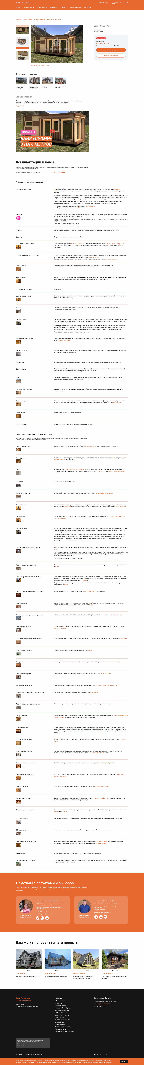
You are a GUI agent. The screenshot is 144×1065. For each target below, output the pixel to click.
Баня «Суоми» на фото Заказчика (60, 86)
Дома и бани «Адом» (61, 1012)
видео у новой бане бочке (116, 471)
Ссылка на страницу (90, 446)
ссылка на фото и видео (113, 662)
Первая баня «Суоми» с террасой (47, 86)
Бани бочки (58, 1003)
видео (62, 391)
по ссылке (124, 638)
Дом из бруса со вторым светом (56, 977)
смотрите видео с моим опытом (107, 685)
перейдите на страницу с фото (97, 731)
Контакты (87, 7)
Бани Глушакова (23, 2)
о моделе (84, 580)
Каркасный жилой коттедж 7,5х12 (28, 977)
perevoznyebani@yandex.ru (44, 914)
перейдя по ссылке (64, 340)
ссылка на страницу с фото (105, 763)
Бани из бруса (59, 1022)
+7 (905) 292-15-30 (100, 910)
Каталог (18, 7)
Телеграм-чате (90, 206)
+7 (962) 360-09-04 (117, 2)
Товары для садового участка (64, 1031)
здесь (88, 332)
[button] (22, 48)
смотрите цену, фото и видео (75, 469)
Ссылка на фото (95, 753)
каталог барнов (94, 257)
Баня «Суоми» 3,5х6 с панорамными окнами (114, 978)
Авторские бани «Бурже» (62, 1008)
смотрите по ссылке (111, 259)
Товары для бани (60, 1029)
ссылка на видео (106, 704)
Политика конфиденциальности (34, 1054)
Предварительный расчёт (111, 55)
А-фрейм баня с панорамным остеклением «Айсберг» (83, 978)
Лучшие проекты (42, 7)
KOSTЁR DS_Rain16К (76, 244)
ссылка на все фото (101, 493)
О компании (63, 7)
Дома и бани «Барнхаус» (62, 1015)
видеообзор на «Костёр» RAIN (114, 244)
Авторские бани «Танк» (62, 1010)
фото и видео (94, 692)
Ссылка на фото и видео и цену (112, 615)
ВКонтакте (81, 208)
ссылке (89, 650)
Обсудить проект (111, 50)
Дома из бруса (59, 1017)
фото (114, 402)
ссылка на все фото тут (101, 798)
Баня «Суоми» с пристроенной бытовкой (20, 87)
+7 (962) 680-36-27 (41, 911)
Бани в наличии (29, 7)
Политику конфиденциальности (102, 1062)
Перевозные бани (60, 1005)
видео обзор (67, 506)
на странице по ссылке (101, 786)
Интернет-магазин (76, 7)
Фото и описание (89, 591)
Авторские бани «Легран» (63, 1020)
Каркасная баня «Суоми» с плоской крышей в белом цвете (34, 87)
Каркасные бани (60, 1024)
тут (74, 459)
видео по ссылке (121, 506)
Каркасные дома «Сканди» (63, 1027)
